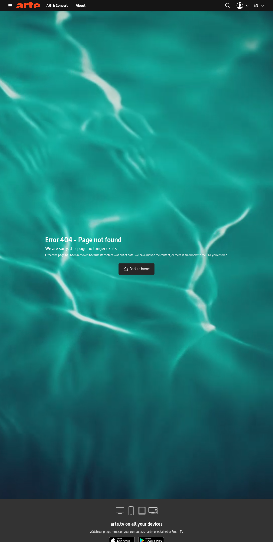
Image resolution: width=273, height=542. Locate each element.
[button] (187, 5)
